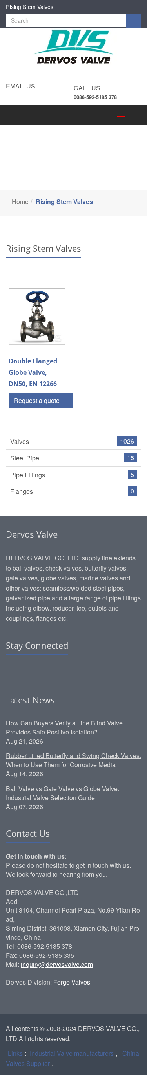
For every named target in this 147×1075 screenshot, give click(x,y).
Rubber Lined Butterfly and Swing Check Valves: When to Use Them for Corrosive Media (73, 760)
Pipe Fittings (27, 474)
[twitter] (42, 669)
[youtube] (57, 669)
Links (15, 1053)
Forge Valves (71, 982)
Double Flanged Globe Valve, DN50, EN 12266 (33, 372)
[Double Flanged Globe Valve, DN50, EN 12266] (37, 316)
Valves (19, 441)
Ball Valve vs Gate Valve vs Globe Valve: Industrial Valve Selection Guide (62, 793)
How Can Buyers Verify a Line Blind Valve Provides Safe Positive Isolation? (64, 727)
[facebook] (27, 669)
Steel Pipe (24, 457)
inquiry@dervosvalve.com (57, 964)
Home (20, 201)
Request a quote (37, 400)
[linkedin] (12, 669)
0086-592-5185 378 (95, 97)
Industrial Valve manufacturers (72, 1053)
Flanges (21, 491)
